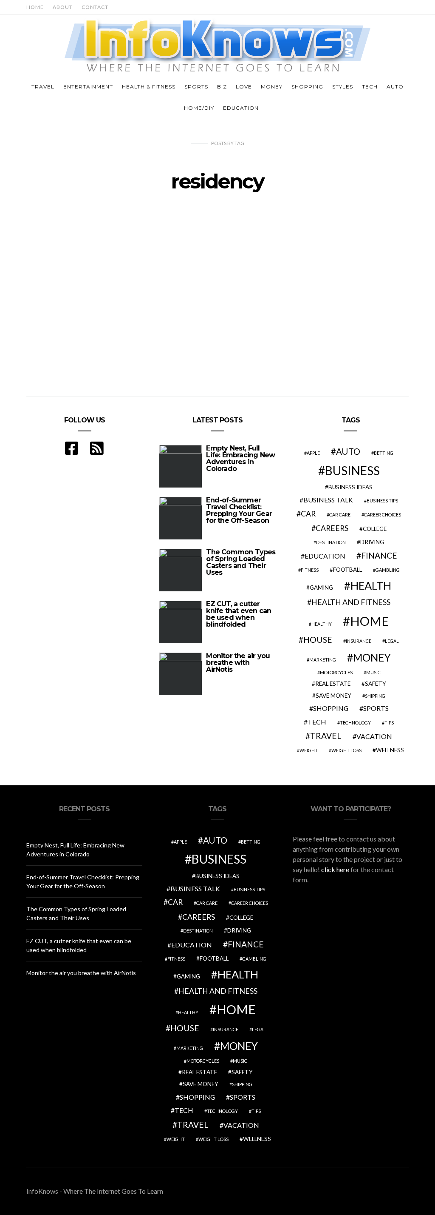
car (308, 513)
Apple (313, 453)
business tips (382, 500)
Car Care (339, 514)
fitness (310, 570)
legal (392, 641)
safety (375, 683)
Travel (42, 86)
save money (333, 695)
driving (372, 542)
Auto (395, 86)
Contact (95, 7)
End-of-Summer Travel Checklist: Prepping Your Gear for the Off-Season (239, 510)
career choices (382, 514)
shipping (375, 696)
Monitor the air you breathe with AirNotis (238, 662)
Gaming (321, 587)
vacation (374, 736)
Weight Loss (346, 750)
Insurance (358, 641)
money (372, 657)
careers (332, 528)
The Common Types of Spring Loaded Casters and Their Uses (240, 562)
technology (355, 722)
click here (335, 869)
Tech (370, 86)
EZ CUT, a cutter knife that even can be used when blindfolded (238, 614)
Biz (222, 86)
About (63, 7)
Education (241, 108)
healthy (321, 624)
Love (244, 86)
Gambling (388, 570)
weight (308, 750)
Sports (196, 86)
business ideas (350, 487)
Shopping (307, 86)
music (373, 672)
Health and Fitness (350, 602)
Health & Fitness (148, 86)
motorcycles (336, 672)
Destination (331, 542)
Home (35, 7)
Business (352, 470)
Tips (389, 722)
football (347, 569)
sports (376, 708)
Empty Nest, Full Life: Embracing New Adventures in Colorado (240, 458)
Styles (342, 86)
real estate (332, 683)
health (370, 585)
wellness (390, 750)
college (375, 528)
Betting (383, 453)
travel (326, 736)
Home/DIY (199, 108)
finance (379, 555)
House (317, 640)
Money (271, 86)
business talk (328, 500)
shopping (330, 708)
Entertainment (88, 86)
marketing (322, 659)
